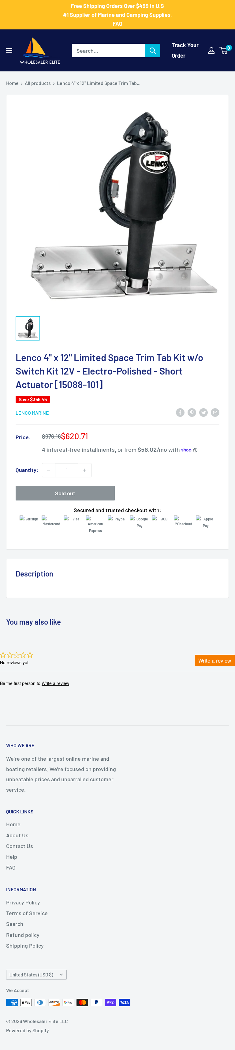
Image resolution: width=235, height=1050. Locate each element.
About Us (17, 835)
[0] (224, 50)
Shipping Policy (25, 945)
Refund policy (22, 934)
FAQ (10, 867)
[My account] (211, 50)
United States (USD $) (31, 974)
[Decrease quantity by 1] (48, 470)
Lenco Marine (32, 413)
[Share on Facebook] (180, 412)
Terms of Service (27, 913)
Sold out (65, 493)
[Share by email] (215, 412)
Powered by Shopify (27, 1030)
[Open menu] (9, 50)
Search (14, 923)
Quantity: (27, 469)
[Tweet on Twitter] (203, 412)
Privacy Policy (23, 902)
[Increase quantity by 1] (84, 470)
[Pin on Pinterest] (192, 412)
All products (38, 83)
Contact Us (19, 846)
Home (12, 83)
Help (11, 856)
